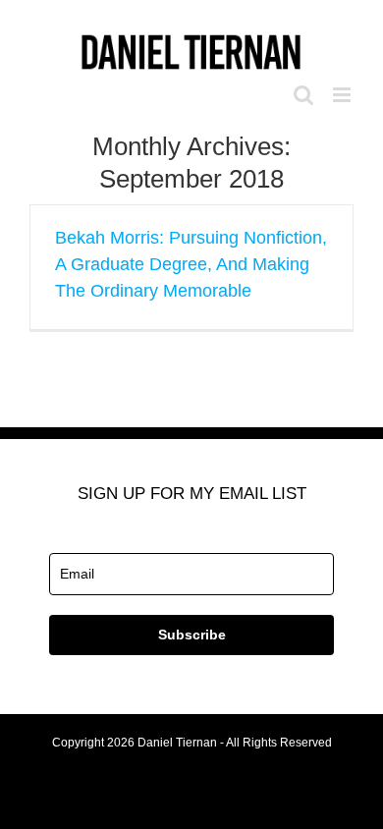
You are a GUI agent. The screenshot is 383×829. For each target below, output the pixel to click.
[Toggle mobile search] (303, 94)
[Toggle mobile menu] (343, 94)
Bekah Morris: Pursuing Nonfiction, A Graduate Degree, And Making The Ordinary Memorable (191, 264)
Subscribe (192, 634)
